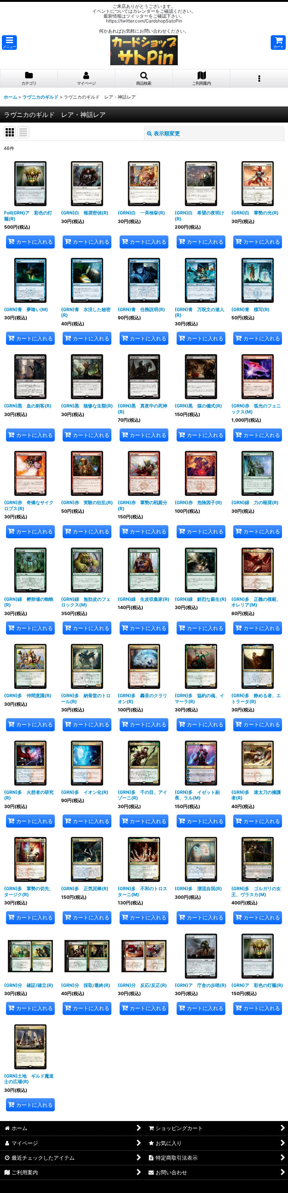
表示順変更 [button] (167, 133)
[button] (9, 42)
